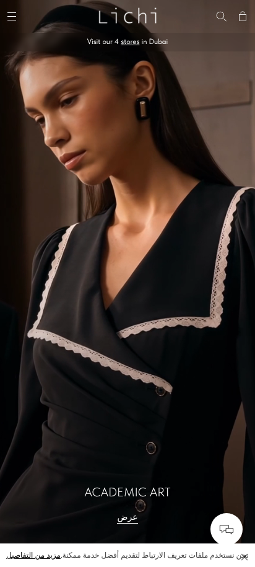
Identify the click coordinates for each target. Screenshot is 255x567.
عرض (127, 517)
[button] (244, 557)
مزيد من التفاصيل (33, 555)
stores (130, 41)
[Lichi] (127, 15)
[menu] (13, 15)
